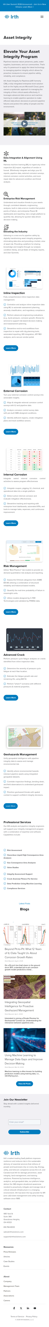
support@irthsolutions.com (15, 1237)
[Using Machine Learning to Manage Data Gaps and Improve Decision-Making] (24, 1040)
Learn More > (28, 7)
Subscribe (24, 1132)
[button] (14, 1309)
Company (8, 1281)
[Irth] (11, 17)
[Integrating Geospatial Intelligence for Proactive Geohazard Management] (24, 987)
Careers (7, 1300)
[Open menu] (42, 16)
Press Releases (10, 1252)
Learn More (11, 348)
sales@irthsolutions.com (14, 1232)
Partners (7, 1291)
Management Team (11, 1286)
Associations (9, 1296)
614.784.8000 (9, 1227)
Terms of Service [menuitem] (17, 1316)
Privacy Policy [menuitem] (31, 1316)
